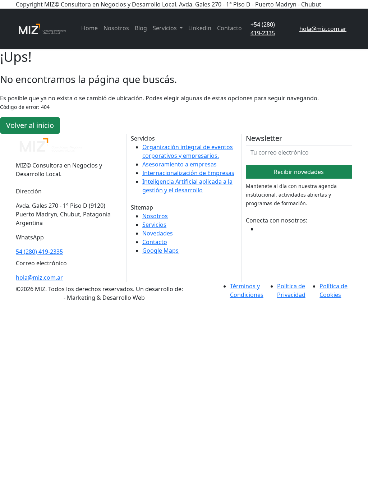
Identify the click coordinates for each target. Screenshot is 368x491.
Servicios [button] (165, 28)
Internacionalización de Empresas (188, 173)
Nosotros (116, 28)
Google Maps (160, 250)
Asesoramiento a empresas (179, 164)
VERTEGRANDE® (39, 298)
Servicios (154, 225)
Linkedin (199, 28)
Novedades (157, 233)
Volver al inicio (30, 125)
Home (89, 28)
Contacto (229, 28)
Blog (141, 28)
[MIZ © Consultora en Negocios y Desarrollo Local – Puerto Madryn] (43, 29)
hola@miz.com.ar (39, 277)
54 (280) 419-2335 (39, 252)
